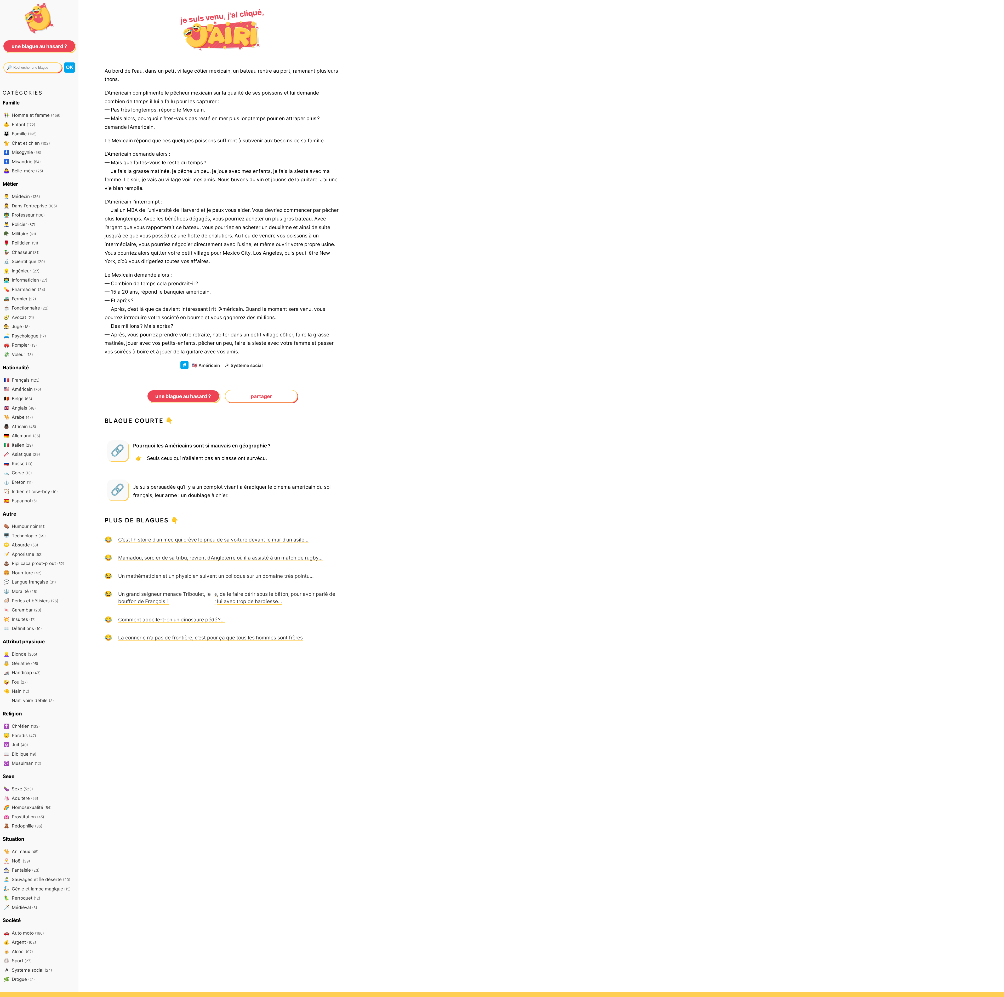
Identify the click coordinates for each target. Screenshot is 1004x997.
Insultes (20, 619)
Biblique (20, 754)
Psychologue (25, 336)
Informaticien (25, 280)
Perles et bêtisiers (31, 600)
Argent (20, 942)
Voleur (18, 354)
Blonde (20, 654)
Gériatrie (21, 663)
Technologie (25, 535)
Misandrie (22, 161)
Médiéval (20, 907)
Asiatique (22, 454)
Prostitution (24, 816)
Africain (20, 426)
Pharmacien (24, 289)
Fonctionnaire (26, 308)
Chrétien (22, 726)
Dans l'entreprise (30, 205)
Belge (18, 398)
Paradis (20, 735)
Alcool (18, 951)
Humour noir (24, 526)
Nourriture (23, 572)
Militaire (20, 233)
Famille (20, 133)
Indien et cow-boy (31, 491)
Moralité (20, 591)
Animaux (21, 851)
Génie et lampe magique (37, 888)
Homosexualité (28, 807)
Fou (16, 682)
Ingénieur (21, 270)
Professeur (24, 215)
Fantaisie (21, 870)
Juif (16, 744)
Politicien (21, 243)
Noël (17, 861)
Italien (18, 445)
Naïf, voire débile (32, 700)
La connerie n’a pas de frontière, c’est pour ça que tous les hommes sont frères (210, 637)
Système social (244, 365)
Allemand (22, 435)
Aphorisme (23, 554)
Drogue (19, 979)
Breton (18, 482)
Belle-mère (23, 170)
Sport (18, 960)
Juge (17, 326)
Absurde (21, 544)
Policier (19, 224)
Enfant (19, 124)
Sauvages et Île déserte (37, 879)
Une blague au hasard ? (183, 396)
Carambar (22, 610)
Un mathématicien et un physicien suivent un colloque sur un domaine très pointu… (216, 576)
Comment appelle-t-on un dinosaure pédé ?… (171, 619)
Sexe (18, 788)
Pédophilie (23, 826)
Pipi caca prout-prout (34, 563)
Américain (206, 365)
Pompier (20, 345)
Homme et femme (32, 115)
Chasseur (21, 252)
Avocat (19, 317)
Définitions (23, 628)
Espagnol (20, 500)
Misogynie (22, 152)
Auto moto (24, 933)
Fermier (20, 298)
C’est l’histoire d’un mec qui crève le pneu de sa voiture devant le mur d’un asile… (213, 540)
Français (21, 380)
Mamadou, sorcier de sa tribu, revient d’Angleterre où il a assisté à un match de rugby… (220, 558)
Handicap (22, 672)
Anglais (20, 408)
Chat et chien (27, 143)
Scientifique (24, 261)
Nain (16, 691)
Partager (261, 396)
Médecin (22, 196)
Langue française (30, 582)
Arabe (18, 417)
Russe (18, 463)
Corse (18, 472)
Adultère (21, 798)
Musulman (22, 763)
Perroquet (22, 898)
